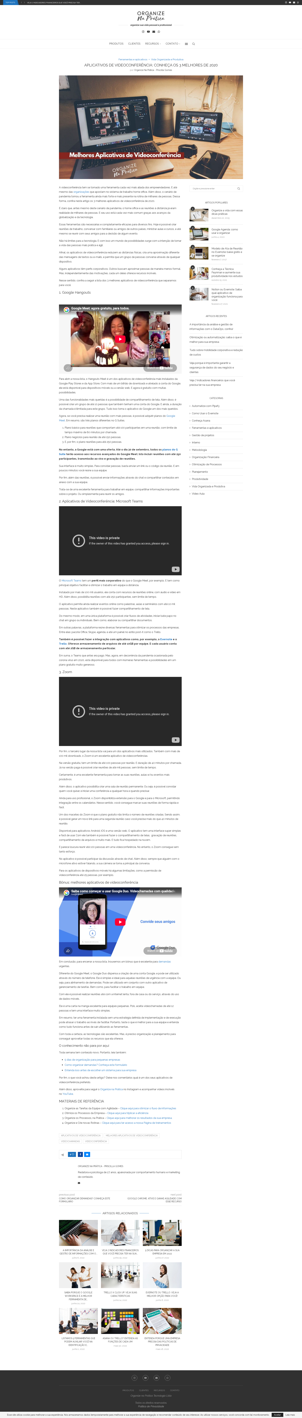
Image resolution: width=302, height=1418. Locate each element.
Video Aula (198, 493)
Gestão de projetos (203, 435)
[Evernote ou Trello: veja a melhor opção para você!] (162, 1275)
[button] (21, 2)
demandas (164, 961)
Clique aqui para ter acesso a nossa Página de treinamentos (136, 1122)
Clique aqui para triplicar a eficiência (127, 1113)
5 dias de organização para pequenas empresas (92, 1059)
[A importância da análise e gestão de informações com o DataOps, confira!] (78, 1233)
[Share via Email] (87, 1154)
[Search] (193, 43)
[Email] (294, 2)
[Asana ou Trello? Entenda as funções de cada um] (120, 1321)
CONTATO (172, 43)
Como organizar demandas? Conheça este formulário (96, 1064)
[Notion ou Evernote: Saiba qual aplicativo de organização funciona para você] (199, 294)
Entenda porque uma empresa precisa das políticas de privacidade (162, 1341)
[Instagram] (286, 2)
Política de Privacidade (151, 1406)
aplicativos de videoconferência (81, 1135)
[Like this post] (73, 1154)
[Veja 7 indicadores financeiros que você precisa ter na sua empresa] (120, 1233)
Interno (196, 442)
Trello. (63, 643)
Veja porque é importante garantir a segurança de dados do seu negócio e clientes (212, 368)
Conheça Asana (201, 420)
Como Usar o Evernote (205, 413)
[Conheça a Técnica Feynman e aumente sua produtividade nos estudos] (199, 273)
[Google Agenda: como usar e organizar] (199, 234)
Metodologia (199, 449)
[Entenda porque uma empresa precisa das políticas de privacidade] (162, 1321)
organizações (81, 191)
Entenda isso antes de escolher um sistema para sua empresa (100, 1070)
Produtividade (200, 479)
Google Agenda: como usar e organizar (225, 231)
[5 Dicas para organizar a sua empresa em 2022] (162, 1233)
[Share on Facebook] (80, 1154)
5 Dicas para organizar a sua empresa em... (48, 3)
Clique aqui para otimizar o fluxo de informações (148, 1108)
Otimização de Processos (207, 464)
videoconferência (96, 1141)
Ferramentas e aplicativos (207, 427)
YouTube (68, 1093)
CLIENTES (134, 43)
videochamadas (70, 1141)
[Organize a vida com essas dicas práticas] (199, 215)
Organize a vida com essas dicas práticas (227, 212)
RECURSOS (152, 43)
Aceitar (277, 1415)
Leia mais (290, 1415)
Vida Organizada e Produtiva (208, 486)
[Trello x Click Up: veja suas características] (120, 1275)
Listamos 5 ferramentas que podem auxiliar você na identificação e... (78, 1341)
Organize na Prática (111, 1089)
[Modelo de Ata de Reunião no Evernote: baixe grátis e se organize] (199, 253)
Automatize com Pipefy (206, 405)
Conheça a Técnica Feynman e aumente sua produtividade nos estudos (227, 273)
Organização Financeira (205, 457)
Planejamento (200, 471)
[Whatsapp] (298, 2)
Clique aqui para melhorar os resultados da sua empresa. (139, 1117)
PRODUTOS (116, 43)
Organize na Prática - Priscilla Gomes (153, 70)
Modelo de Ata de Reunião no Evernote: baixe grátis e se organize (227, 252)
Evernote (166, 639)
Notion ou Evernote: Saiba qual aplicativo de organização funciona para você (227, 295)
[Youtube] (290, 2)
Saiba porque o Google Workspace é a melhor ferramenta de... (78, 1296)
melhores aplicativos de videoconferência (132, 1135)
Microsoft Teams (71, 580)
